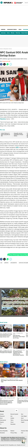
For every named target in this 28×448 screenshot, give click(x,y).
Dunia (8, 32)
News (1, 418)
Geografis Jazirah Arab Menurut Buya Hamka (18, 134)
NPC (17, 147)
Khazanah (6, 48)
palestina (6, 262)
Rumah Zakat (24, 32)
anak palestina (14, 262)
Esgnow (2, 422)
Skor (22, 414)
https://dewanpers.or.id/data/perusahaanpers (11, 440)
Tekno (12, 420)
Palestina (3, 119)
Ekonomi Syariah (12, 29)
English (22, 422)
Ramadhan (13, 424)
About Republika (4, 430)
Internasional (3, 420)
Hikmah (12, 32)
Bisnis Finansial (24, 420)
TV (0, 424)
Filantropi (18, 32)
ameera (3, 29)
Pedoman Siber (24, 430)
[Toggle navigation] (1, 2)
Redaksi (12, 430)
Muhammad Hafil (6, 61)
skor (20, 29)
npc (1, 262)
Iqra (11, 416)
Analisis (12, 418)
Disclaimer (2, 432)
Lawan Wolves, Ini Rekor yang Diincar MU (5, 134)
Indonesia (3, 32)
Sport (22, 418)
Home (1, 48)
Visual (12, 422)
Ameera (2, 414)
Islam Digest (24, 416)
